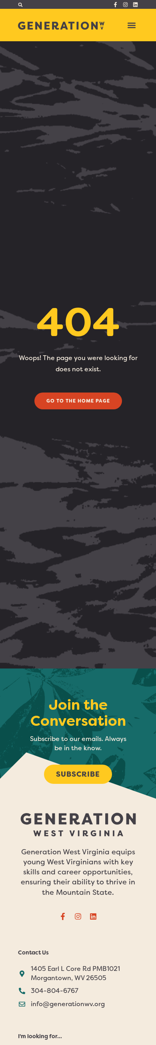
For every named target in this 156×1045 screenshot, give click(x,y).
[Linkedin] (135, 4)
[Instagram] (125, 4)
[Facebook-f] (115, 4)
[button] (20, 4)
